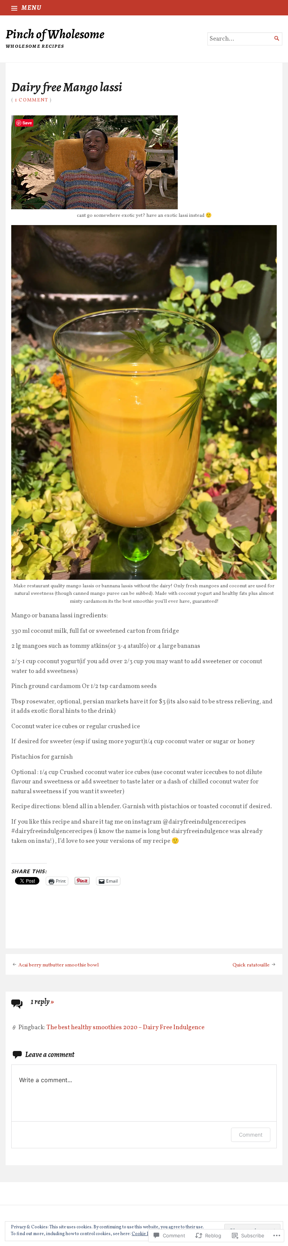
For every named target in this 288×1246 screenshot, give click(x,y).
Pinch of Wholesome (55, 34)
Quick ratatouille (251, 965)
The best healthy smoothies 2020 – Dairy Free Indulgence (125, 1027)
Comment (250, 1134)
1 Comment (31, 100)
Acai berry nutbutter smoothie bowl (58, 965)
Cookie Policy (145, 1234)
